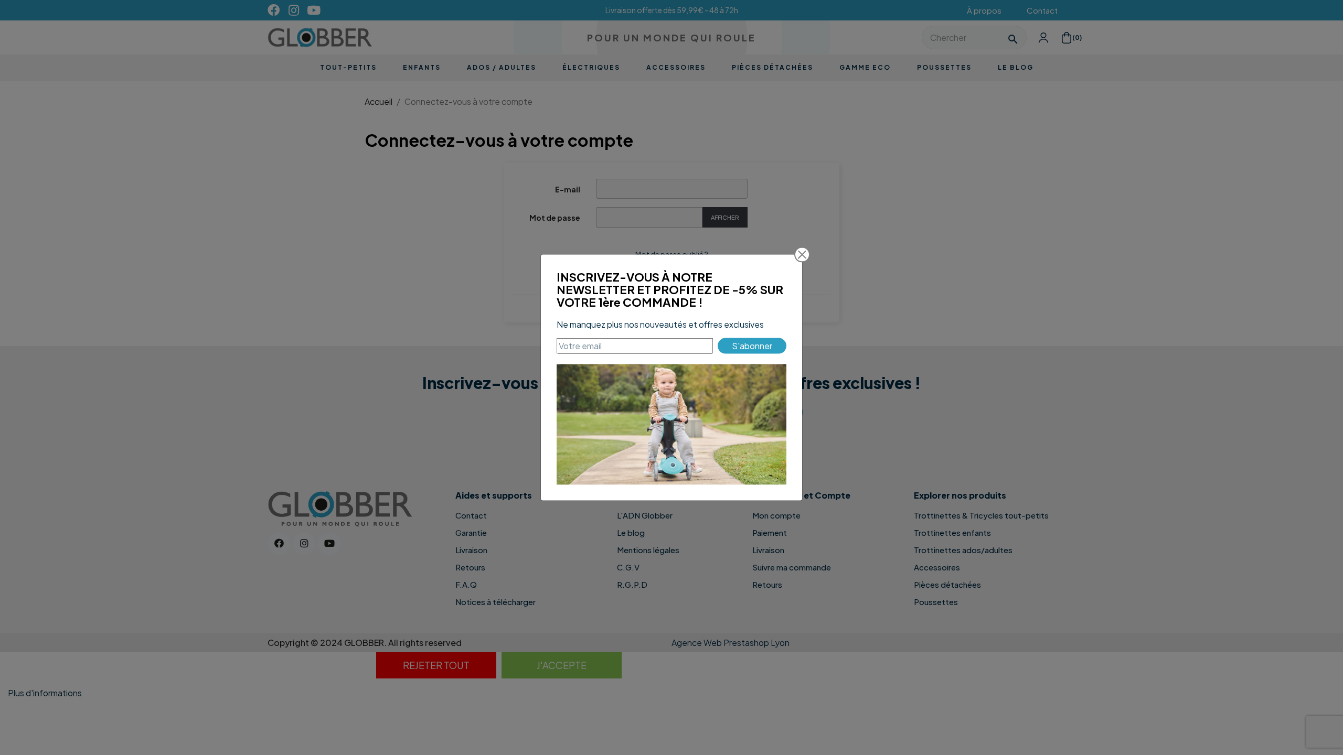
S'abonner (752, 345)
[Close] (802, 255)
